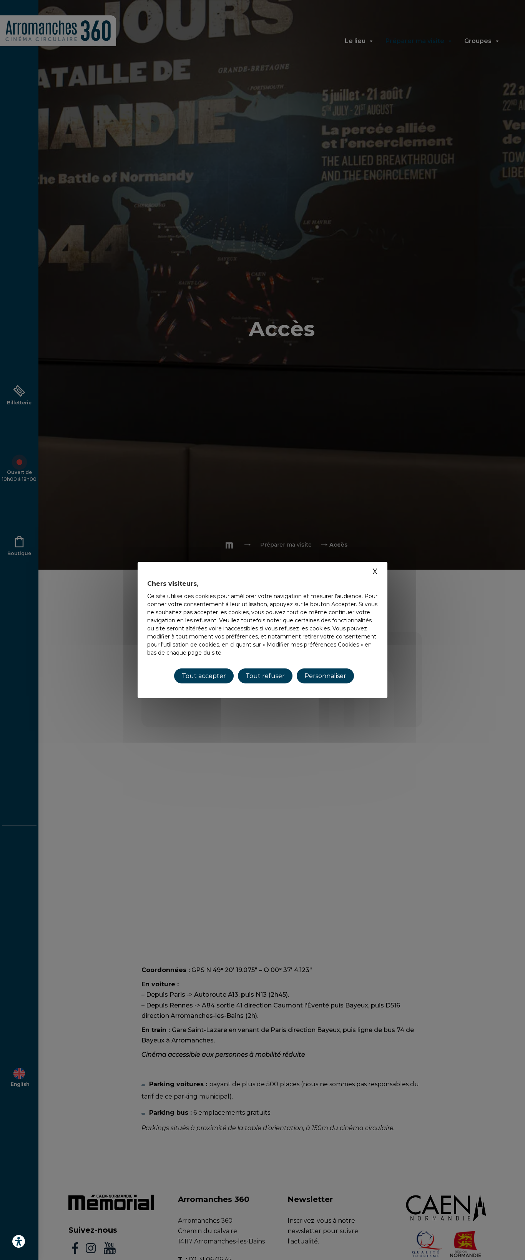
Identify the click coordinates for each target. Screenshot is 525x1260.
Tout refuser (265, 676)
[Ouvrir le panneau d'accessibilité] (18, 1241)
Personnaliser (325, 676)
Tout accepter (204, 676)
